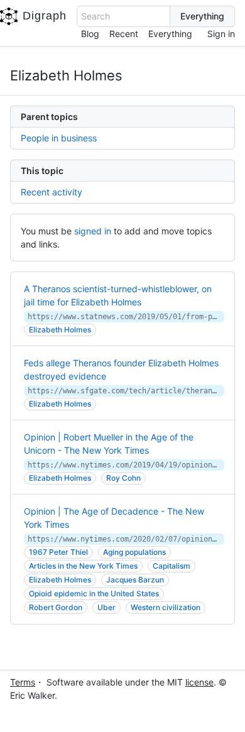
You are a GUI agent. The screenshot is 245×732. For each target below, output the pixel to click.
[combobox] (123, 16)
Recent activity (51, 192)
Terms (22, 682)
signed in (92, 231)
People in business (59, 138)
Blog (90, 33)
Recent (123, 33)
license (199, 682)
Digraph (45, 15)
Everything (170, 33)
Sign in (221, 33)
